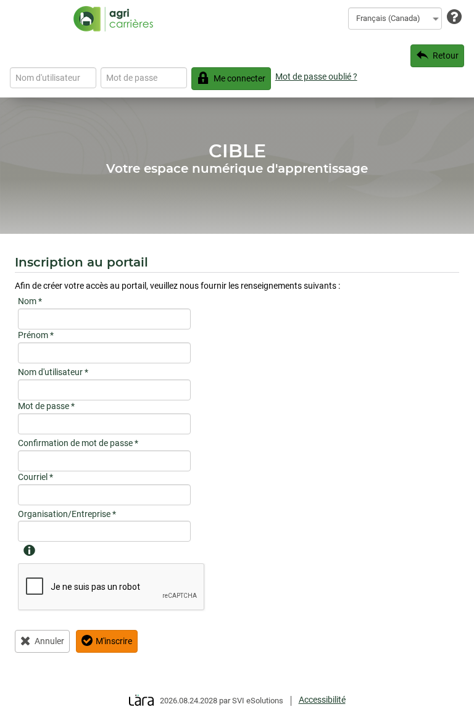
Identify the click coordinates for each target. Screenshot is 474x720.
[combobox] (395, 18)
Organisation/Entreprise (67, 514)
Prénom (36, 335)
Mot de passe (46, 406)
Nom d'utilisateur (53, 372)
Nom (30, 301)
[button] (28, 547)
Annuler (49, 641)
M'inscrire (114, 641)
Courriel (35, 477)
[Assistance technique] (454, 17)
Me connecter (239, 78)
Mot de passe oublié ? (316, 76)
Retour (446, 55)
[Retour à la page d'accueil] (113, 18)
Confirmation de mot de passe (78, 443)
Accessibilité (322, 700)
